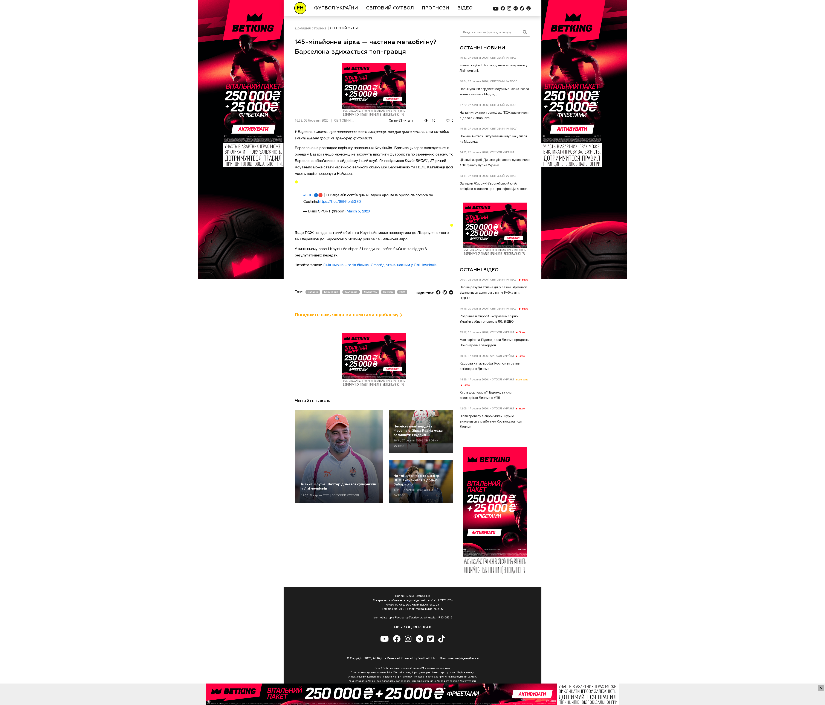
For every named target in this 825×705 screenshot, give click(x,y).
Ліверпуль (370, 292)
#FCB (308, 195)
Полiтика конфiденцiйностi (459, 658)
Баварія (313, 292)
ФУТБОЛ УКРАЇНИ (336, 8)
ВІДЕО (465, 8)
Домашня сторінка (310, 28)
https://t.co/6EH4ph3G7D (339, 201)
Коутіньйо (351, 292)
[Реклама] (412, 694)
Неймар (388, 292)
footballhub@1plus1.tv (429, 609)
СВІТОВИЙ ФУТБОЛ (390, 8)
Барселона (331, 292)
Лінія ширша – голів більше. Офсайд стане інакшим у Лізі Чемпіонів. (380, 265)
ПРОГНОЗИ (435, 8)
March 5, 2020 (358, 211)
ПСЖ (402, 292)
